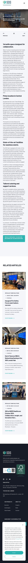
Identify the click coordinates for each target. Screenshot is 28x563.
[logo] (7, 453)
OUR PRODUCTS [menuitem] (8, 501)
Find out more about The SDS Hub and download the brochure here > (14, 238)
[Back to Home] (7, 3)
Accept (14, 552)
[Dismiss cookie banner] (22, 525)
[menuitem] (6, 505)
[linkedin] (4, 479)
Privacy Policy (19, 538)
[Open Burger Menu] (24, 3)
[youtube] (9, 479)
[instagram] (6, 479)
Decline (14, 556)
